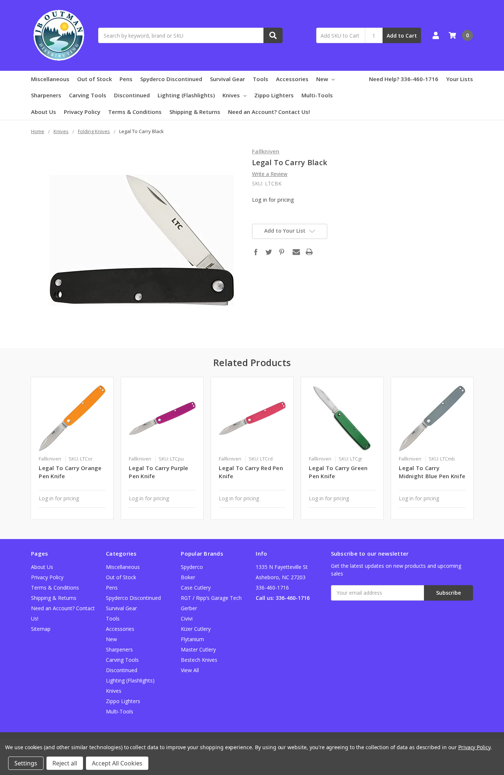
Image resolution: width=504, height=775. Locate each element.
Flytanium (192, 639)
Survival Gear (227, 79)
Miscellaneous (50, 79)
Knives (231, 95)
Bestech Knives (199, 659)
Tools (260, 79)
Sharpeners (46, 95)
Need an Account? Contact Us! (269, 111)
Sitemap (41, 628)
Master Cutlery (198, 649)
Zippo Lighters (274, 95)
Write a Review (269, 173)
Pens (126, 79)
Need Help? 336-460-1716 (403, 79)
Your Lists (459, 79)
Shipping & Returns (194, 111)
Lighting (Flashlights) (186, 95)
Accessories (292, 79)
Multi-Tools (317, 95)
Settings (25, 763)
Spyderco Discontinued (171, 79)
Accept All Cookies (117, 763)
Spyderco (192, 566)
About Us (43, 111)
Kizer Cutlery (196, 628)
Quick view (72, 418)
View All (190, 670)
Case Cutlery (196, 587)
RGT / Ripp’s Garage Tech (211, 597)
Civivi (187, 618)
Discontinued (132, 95)
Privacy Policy (82, 111)
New (322, 79)
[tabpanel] (72, 448)
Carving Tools (87, 95)
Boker (188, 577)
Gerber (189, 608)
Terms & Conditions (135, 111)
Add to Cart (402, 35)
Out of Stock (94, 79)
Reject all (64, 763)
